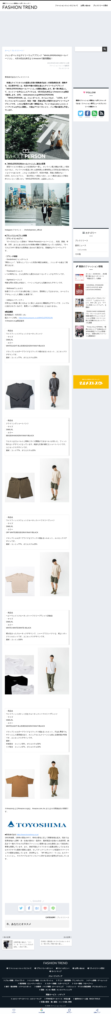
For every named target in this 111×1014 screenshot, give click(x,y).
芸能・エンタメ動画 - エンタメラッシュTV (56, 990)
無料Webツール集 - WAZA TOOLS (87, 999)
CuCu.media (82, 250)
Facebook (87, 117)
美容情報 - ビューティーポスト (31, 983)
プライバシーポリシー (45, 968)
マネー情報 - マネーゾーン (83, 983)
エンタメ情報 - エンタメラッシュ (41, 980)
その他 (78, 254)
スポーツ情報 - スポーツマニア (58, 983)
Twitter (80, 117)
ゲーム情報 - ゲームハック (97, 980)
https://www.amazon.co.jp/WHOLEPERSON (36, 318)
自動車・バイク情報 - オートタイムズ (50, 986)
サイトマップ (56, 971)
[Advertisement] (55, 28)
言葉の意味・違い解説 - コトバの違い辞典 (56, 1002)
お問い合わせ (85, 5)
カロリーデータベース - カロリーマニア (27, 999)
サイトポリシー (64, 968)
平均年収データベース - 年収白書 (58, 999)
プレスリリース (63, 917)
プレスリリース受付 (100, 5)
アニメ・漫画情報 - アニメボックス (71, 980)
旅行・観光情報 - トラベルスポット (19, 986)
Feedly (94, 117)
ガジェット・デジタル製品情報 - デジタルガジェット (87, 986)
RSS (101, 117)
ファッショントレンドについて (66, 5)
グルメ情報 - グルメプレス (14, 980)
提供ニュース (80, 245)
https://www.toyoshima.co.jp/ (27, 835)
